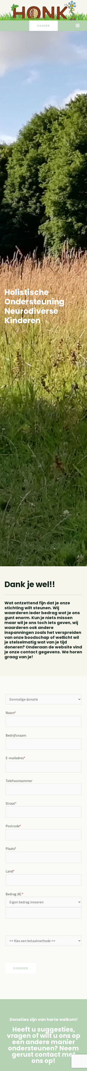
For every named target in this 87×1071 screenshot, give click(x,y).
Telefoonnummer (19, 781)
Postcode (13, 826)
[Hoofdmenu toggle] (78, 25)
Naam (11, 713)
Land (10, 871)
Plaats (11, 849)
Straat (11, 803)
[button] (43, 25)
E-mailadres (15, 758)
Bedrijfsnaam (16, 735)
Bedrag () (14, 894)
